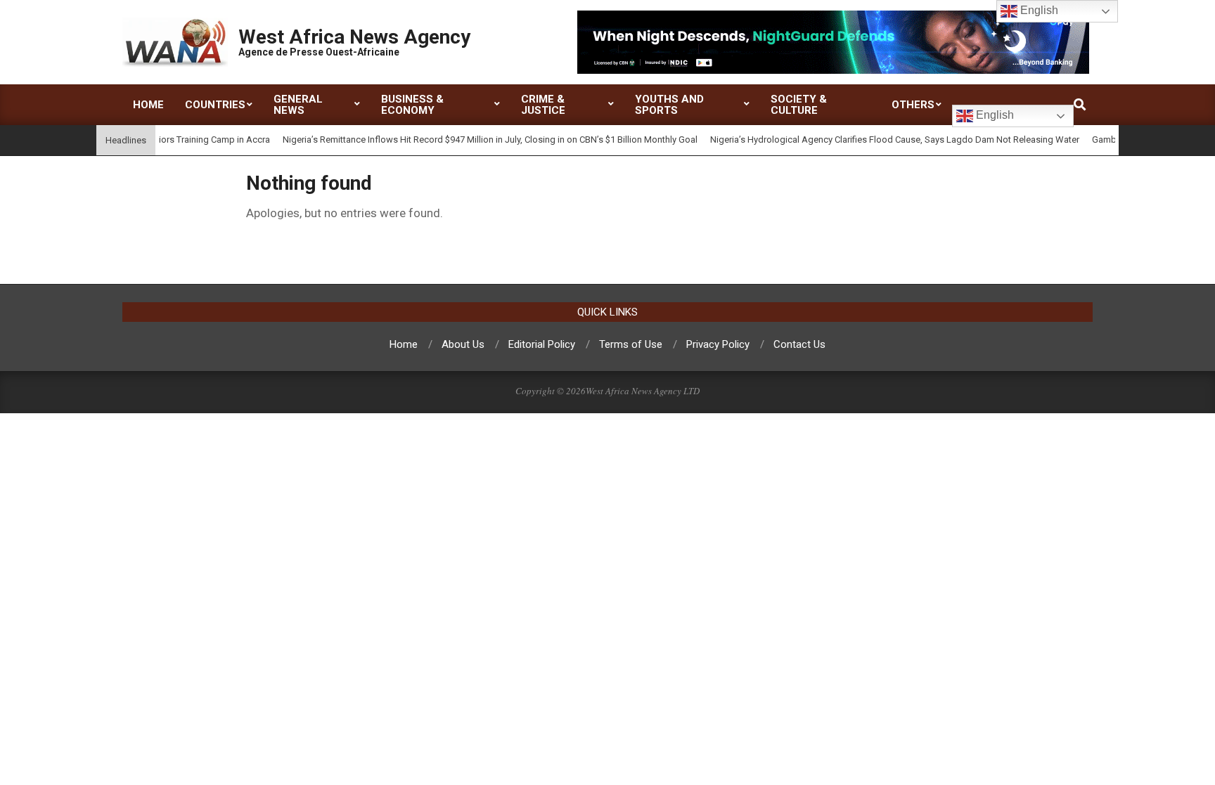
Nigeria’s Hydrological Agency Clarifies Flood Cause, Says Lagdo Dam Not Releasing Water (882, 139)
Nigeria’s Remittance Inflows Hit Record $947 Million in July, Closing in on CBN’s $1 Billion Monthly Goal (478, 139)
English (993, 115)
